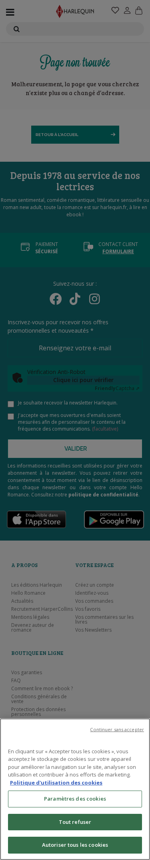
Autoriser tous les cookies (75, 844)
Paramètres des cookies (75, 798)
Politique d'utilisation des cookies (56, 782)
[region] (75, 789)
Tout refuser (75, 821)
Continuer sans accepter (117, 729)
